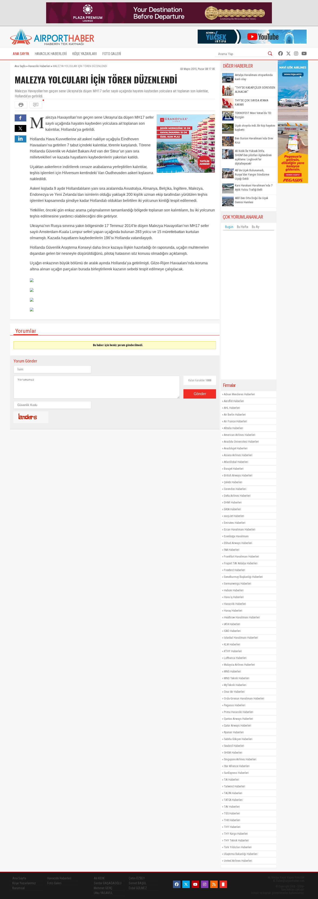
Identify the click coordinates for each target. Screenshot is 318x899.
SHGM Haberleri (233, 752)
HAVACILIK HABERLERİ (51, 54)
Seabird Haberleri (234, 745)
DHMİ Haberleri (233, 502)
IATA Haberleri (232, 624)
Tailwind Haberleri (234, 786)
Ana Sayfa (19, 878)
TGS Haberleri (232, 813)
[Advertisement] (248, 306)
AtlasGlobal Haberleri (236, 462)
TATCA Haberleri (233, 800)
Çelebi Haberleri (233, 482)
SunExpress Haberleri (236, 773)
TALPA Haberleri (233, 793)
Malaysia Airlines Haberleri (239, 664)
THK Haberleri (232, 820)
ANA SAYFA (21, 54)
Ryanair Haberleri (234, 732)
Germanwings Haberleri (237, 583)
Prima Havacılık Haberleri (238, 712)
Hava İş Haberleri (234, 597)
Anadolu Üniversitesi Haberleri (241, 441)
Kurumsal (18, 888)
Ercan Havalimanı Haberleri (239, 529)
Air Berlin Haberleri (235, 414)
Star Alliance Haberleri (237, 766)
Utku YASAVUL (103, 893)
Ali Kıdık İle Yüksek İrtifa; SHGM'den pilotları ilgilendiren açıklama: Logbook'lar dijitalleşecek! (253, 157)
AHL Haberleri (232, 408)
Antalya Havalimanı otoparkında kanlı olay (254, 77)
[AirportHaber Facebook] (280, 53)
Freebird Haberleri (234, 570)
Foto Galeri (54, 883)
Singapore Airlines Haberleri (240, 759)
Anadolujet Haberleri (235, 448)
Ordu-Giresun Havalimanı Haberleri (244, 698)
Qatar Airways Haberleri (237, 725)
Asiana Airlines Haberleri (238, 455)
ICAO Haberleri (232, 631)
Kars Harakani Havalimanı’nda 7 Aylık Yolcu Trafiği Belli (253, 187)
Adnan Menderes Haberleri (239, 394)
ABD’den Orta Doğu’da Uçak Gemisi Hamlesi (251, 200)
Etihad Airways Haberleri (238, 543)
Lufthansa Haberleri (235, 658)
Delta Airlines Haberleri (237, 495)
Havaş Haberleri (233, 610)
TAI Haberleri (231, 779)
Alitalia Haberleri (233, 428)
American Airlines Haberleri (239, 435)
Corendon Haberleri (235, 489)
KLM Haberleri (232, 644)
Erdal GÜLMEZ (138, 888)
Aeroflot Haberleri (234, 401)
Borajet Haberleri (234, 468)
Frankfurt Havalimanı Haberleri (241, 556)
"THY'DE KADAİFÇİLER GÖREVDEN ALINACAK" (255, 89)
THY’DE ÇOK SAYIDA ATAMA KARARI (251, 102)
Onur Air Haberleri (234, 691)
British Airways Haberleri (238, 475)
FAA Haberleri (231, 549)
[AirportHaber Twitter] (288, 53)
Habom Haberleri (234, 590)
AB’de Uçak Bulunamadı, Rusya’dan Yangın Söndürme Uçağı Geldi (252, 174)
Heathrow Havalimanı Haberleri (242, 617)
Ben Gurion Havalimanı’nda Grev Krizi (254, 140)
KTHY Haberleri (233, 651)
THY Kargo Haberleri (236, 833)
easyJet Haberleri (234, 516)
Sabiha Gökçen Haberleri (238, 739)
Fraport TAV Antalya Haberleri (240, 563)
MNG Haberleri (232, 671)
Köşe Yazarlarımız (24, 883)
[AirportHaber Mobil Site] (223, 884)
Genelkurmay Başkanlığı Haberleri (243, 577)
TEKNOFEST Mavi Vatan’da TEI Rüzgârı (253, 115)
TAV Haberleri (232, 806)
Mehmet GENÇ (103, 888)
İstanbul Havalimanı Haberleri (241, 637)
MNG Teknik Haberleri (236, 678)
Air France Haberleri (235, 421)
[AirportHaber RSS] (214, 884)
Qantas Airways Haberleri (238, 718)
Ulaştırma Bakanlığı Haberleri (240, 854)
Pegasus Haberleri (234, 705)
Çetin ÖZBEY (137, 878)
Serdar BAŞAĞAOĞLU (108, 883)
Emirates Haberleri (234, 522)
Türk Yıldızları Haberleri (238, 847)
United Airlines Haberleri (238, 860)
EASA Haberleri (232, 509)
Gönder (200, 394)
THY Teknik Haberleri (236, 840)
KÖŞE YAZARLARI (84, 54)
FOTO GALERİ (111, 54)
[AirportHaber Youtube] (304, 53)
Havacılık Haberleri (235, 604)
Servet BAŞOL (137, 883)
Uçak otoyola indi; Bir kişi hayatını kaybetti (255, 127)
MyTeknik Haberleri (235, 685)
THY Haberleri (232, 827)
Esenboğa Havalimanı (236, 536)
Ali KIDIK (99, 878)
